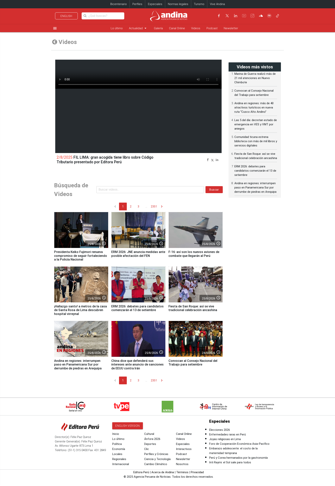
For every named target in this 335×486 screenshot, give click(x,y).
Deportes (150, 444)
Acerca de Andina (162, 472)
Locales (117, 454)
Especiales (155, 4)
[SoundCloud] (261, 16)
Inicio (115, 434)
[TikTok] (277, 16)
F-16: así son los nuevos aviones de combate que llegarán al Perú (193, 254)
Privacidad (197, 472)
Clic (146, 449)
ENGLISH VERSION (127, 425)
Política (117, 444)
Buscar (214, 189)
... (146, 206)
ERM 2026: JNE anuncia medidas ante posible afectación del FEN (138, 254)
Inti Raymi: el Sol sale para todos (230, 462)
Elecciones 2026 (219, 430)
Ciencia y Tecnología (157, 459)
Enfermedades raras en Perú (227, 434)
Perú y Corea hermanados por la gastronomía (238, 457)
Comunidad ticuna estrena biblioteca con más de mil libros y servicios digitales (255, 141)
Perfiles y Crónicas (156, 454)
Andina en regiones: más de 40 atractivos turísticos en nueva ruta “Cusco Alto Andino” (254, 108)
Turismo (199, 4)
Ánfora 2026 (152, 439)
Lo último (117, 28)
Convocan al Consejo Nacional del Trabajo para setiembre (192, 362)
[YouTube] (244, 16)
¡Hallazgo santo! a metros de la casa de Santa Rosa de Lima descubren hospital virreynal (80, 310)
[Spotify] (269, 16)
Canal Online (177, 28)
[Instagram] (252, 16)
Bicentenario (118, 4)
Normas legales (178, 4)
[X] (227, 16)
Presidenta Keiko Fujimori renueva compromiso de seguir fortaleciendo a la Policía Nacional (80, 255)
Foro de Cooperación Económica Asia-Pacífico (239, 444)
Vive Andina (217, 4)
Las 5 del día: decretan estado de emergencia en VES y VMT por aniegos (255, 124)
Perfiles (137, 4)
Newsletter (231, 28)
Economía (118, 449)
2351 (154, 206)
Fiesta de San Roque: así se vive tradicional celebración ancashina (192, 308)
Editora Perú (141, 472)
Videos (195, 28)
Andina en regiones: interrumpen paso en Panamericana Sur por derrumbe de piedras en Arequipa (78, 364)
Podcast (212, 28)
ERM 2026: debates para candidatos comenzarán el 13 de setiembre (137, 308)
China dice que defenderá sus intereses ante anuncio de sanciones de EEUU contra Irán (137, 364)
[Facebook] (219, 16)
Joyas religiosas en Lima (225, 439)
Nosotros (182, 464)
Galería (158, 28)
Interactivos (184, 449)
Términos (182, 472)
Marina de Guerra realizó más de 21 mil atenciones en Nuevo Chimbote (255, 78)
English (66, 16)
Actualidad (138, 28)
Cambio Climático (155, 464)
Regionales (119, 459)
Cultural (149, 434)
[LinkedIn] (235, 16)
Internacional (120, 464)
